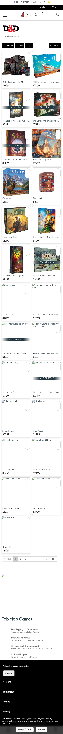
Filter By (9, 46)
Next (53, 559)
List (29, 46)
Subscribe (9, 673)
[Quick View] (27, 54)
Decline (41, 729)
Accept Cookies (24, 729)
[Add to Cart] (27, 59)
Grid (20, 46)
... (41, 559)
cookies (15, 719)
